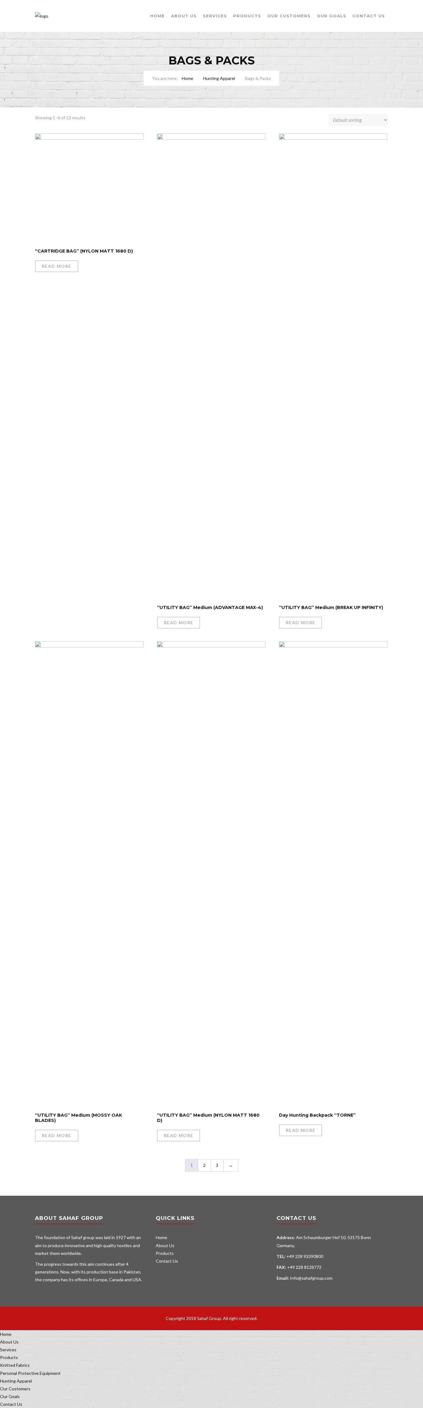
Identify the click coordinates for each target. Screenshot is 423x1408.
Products (247, 15)
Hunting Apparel (219, 78)
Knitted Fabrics (15, 1365)
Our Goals (331, 15)
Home (157, 15)
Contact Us (368, 15)
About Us (184, 15)
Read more (57, 266)
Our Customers (289, 15)
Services (215, 15)
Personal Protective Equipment (30, 1373)
